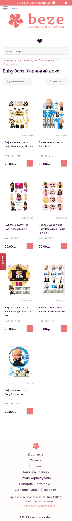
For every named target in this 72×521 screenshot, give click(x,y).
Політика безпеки (35, 472)
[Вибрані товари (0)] (39, 41)
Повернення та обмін (35, 484)
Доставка (35, 454)
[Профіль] (36, 35)
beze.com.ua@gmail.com (39, 506)
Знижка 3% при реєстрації (33, 2)
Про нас (35, 466)
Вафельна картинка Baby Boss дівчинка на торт (18, 311)
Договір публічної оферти (35, 490)
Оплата (36, 460)
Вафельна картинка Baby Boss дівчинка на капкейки (52, 228)
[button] (15, 8)
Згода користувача (35, 478)
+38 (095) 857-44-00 (39, 501)
